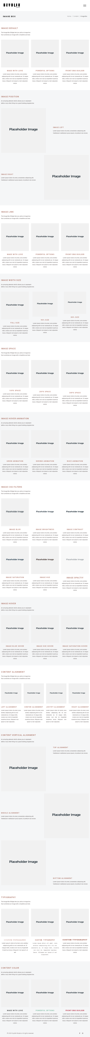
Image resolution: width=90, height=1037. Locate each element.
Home (69, 16)
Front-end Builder (75, 254)
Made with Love (15, 254)
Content (75, 16)
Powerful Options (45, 254)
